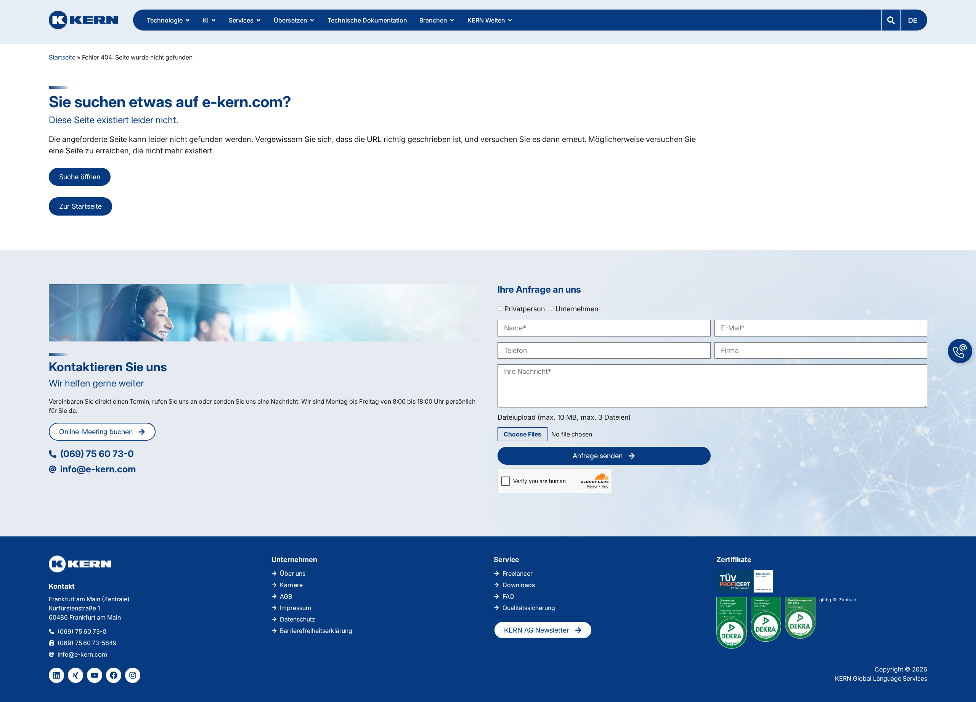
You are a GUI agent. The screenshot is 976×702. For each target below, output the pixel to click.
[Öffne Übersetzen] (312, 20)
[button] (913, 20)
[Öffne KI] (213, 20)
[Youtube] (94, 675)
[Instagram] (132, 675)
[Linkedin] (56, 675)
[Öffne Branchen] (452, 20)
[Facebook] (113, 675)
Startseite (62, 57)
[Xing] (75, 675)
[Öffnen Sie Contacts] (960, 351)
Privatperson (524, 309)
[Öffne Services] (258, 20)
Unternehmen (576, 309)
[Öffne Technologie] (188, 20)
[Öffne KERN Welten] (510, 20)
